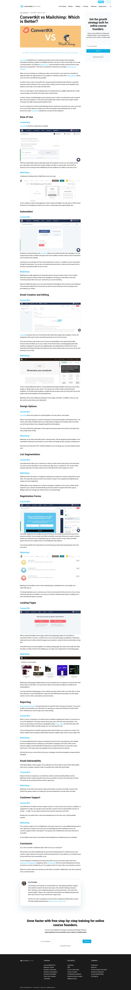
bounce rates (59, 724)
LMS (68, 967)
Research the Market (50, 974)
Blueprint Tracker (49, 967)
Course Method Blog (97, 974)
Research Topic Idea (50, 969)
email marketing (71, 75)
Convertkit (23, 60)
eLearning (70, 965)
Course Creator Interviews (99, 969)
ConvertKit (34, 111)
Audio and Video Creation (74, 976)
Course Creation (72, 972)
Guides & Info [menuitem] (102, 6)
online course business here (57, 901)
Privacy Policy (36, 987)
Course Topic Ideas (73, 969)
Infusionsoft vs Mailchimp (28, 863)
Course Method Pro (49, 965)
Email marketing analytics (27, 706)
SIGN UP (101, 1)
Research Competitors (50, 972)
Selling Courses (72, 978)
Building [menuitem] (78, 6)
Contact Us (94, 965)
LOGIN (108, 1)
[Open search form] (110, 6)
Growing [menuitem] (85, 6)
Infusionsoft (51, 863)
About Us (94, 967)
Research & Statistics (97, 972)
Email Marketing (24, 12)
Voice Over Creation (50, 976)
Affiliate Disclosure (51, 987)
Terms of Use (43, 987)
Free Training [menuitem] (62, 6)
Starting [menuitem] (70, 6)
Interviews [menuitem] (94, 6)
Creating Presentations (74, 974)
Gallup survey (44, 64)
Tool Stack (47, 978)
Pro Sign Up (94, 976)
